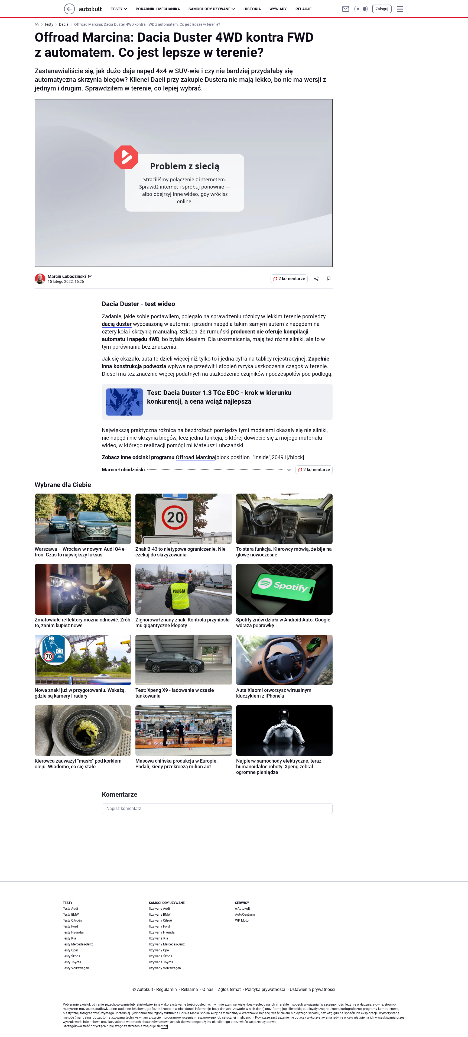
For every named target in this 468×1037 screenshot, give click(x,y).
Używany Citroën (161, 920)
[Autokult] (95, 9)
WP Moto (242, 920)
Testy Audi (70, 908)
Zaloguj (382, 9)
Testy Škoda (71, 956)
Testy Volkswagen (76, 968)
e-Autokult (242, 908)
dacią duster (117, 324)
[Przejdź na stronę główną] (69, 12)
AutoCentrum (245, 914)
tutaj (164, 1026)
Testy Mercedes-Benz (78, 944)
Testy (117, 9)
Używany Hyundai (162, 932)
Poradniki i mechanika (158, 9)
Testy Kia (69, 938)
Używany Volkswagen (165, 968)
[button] (361, 9)
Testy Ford (70, 926)
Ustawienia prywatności (311, 989)
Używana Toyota (161, 962)
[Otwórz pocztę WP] (345, 9)
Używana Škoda (161, 956)
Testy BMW (71, 914)
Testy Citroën (72, 920)
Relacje (303, 9)
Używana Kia (158, 938)
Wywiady (278, 9)
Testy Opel (70, 950)
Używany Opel (159, 950)
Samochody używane (209, 9)
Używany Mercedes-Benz (167, 944)
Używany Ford (159, 926)
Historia (252, 9)
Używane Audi (159, 908)
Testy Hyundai (73, 932)
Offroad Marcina (195, 457)
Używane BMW (160, 914)
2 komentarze (291, 278)
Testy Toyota (72, 962)
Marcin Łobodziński (67, 276)
